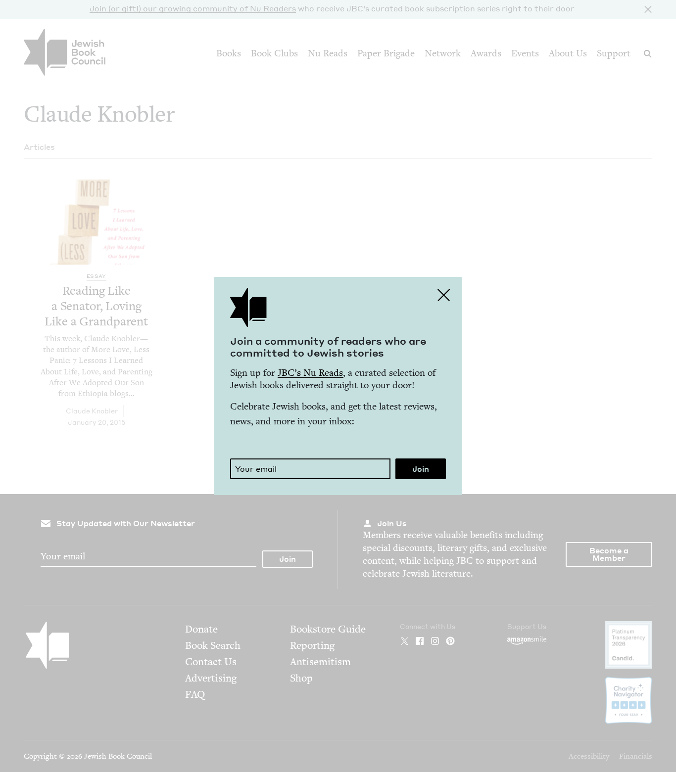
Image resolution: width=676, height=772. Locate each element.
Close (444, 295)
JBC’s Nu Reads (310, 372)
